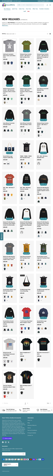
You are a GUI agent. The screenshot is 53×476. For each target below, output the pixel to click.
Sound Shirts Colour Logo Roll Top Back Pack (43, 257)
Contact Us (30, 435)
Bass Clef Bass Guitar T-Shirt (26, 386)
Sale (28, 11)
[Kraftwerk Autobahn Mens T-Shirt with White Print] (9, 45)
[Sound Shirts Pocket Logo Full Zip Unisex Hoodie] (9, 312)
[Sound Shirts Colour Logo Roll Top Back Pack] (43, 248)
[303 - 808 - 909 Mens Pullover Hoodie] (26, 179)
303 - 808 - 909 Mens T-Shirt (9, 188)
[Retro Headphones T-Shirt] (26, 344)
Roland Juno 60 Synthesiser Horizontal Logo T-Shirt (9, 354)
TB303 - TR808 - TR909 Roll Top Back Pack (26, 156)
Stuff (25, 11)
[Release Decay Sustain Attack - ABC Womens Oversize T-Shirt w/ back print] (9, 80)
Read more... (5, 25)
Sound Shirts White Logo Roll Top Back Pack (9, 290)
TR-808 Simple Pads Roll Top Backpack (43, 290)
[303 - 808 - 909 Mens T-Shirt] (9, 179)
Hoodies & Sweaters (44, 9)
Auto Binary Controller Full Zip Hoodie (8, 124)
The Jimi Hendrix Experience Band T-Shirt (9, 386)
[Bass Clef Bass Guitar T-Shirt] (26, 377)
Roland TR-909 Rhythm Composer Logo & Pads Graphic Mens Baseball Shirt (26, 224)
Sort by (4, 33)
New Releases (7, 9)
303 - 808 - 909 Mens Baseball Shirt (42, 156)
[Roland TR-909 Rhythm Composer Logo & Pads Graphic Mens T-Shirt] (9, 248)
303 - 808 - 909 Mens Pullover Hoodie (25, 188)
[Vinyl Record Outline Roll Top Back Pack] (26, 248)
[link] (13, 403)
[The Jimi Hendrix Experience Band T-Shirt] (9, 377)
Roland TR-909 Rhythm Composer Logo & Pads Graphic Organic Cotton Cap (43, 190)
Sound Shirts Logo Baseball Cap (41, 321)
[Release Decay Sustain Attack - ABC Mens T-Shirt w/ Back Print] (26, 45)
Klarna (29, 427)
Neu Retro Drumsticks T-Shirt (43, 353)
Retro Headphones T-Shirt (25, 353)
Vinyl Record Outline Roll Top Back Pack (25, 257)
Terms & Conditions (32, 430)
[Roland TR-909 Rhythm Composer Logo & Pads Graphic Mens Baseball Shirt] (26, 213)
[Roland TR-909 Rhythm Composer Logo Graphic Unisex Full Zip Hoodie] (9, 213)
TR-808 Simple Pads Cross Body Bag (25, 290)
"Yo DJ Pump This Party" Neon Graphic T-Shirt (26, 321)
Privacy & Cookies (32, 432)
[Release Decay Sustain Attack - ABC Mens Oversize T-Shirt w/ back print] (26, 80)
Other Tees (35, 9)
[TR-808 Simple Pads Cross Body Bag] (26, 281)
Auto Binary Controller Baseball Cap (42, 89)
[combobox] (30, 5)
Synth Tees (14, 9)
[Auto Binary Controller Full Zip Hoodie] (9, 114)
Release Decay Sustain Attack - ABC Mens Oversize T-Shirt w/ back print (26, 91)
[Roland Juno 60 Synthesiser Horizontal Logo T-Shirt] (9, 344)
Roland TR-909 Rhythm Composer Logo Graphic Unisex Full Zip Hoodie (9, 223)
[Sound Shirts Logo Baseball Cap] (43, 312)
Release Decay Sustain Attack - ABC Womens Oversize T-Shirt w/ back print (9, 91)
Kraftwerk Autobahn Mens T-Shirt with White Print (9, 56)
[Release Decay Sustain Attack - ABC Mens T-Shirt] (43, 114)
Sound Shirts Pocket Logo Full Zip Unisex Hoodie (8, 322)
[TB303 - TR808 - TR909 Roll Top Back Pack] (26, 147)
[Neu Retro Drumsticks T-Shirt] (43, 344)
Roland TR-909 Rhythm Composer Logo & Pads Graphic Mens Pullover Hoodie (43, 224)
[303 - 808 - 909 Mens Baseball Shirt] (43, 147)
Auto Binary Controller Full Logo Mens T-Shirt (25, 124)
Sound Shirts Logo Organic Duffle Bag (8, 156)
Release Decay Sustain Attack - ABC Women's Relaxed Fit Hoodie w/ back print (42, 56)
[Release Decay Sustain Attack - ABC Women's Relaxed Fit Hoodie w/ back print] (43, 45)
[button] (50, 4)
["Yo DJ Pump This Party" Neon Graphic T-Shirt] (26, 312)
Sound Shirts (7, 471)
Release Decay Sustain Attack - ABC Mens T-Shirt (42, 125)
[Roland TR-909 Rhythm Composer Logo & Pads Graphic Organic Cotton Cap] (43, 179)
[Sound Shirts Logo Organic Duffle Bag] (9, 147)
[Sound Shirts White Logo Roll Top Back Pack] (9, 281)
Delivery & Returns (32, 425)
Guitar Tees (21, 9)
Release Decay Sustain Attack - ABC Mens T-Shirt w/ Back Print (25, 56)
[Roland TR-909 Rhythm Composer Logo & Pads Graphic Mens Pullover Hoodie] (43, 213)
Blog (29, 422)
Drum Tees (28, 9)
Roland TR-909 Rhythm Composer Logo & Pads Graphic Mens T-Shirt (9, 258)
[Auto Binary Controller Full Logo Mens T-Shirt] (26, 114)
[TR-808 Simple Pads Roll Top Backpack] (43, 281)
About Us (30, 420)
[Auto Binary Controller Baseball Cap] (43, 80)
